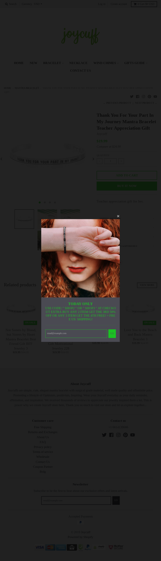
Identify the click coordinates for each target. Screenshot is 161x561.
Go (112, 333)
